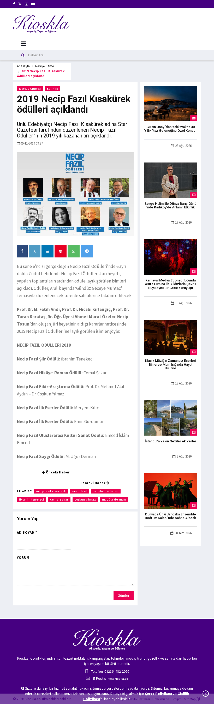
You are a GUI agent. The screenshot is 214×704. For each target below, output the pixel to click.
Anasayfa (23, 66)
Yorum (23, 557)
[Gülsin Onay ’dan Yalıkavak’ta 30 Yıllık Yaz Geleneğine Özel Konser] (170, 103)
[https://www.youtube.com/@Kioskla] (33, 4)
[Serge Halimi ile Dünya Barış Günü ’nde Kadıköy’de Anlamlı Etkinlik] (170, 179)
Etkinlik (52, 89)
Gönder (123, 595)
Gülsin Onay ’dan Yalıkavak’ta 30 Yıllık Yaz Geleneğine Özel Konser (170, 129)
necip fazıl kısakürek (51, 491)
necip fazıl (79, 491)
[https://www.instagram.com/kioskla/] (26, 4)
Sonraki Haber (93, 483)
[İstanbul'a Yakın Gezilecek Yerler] (170, 417)
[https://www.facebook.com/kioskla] (14, 4)
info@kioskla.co (117, 679)
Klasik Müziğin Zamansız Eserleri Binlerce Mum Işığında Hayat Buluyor (170, 364)
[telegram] (87, 251)
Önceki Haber (57, 472)
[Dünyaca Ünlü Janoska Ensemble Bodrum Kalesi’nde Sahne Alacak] (170, 490)
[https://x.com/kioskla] (20, 4)
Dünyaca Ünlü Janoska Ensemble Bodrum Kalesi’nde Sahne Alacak (170, 516)
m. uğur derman (114, 499)
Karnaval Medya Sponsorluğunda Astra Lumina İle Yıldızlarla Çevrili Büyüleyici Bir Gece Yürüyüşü (170, 284)
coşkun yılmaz (85, 499)
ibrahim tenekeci (31, 499)
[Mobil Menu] (23, 44)
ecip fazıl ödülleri (105, 491)
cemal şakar (59, 499)
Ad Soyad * (27, 532)
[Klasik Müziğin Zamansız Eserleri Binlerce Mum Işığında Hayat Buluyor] (170, 337)
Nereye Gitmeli (45, 66)
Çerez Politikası (158, 693)
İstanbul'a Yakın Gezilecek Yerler (170, 441)
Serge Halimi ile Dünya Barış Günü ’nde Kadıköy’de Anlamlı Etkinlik (170, 205)
